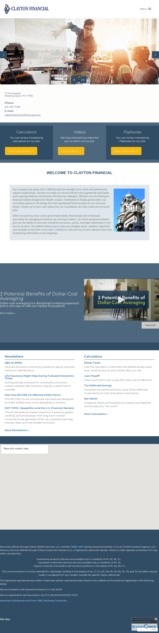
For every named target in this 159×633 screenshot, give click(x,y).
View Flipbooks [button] (124, 151)
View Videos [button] (69, 151)
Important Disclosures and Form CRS (21, 600)
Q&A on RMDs (13, 362)
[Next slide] (155, 54)
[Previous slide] (3, 54)
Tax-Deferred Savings (98, 385)
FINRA (74, 546)
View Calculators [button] (19, 151)
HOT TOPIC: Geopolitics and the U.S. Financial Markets (39, 408)
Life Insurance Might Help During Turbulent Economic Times (39, 377)
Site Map (5, 619)
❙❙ (83, 79)
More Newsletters (17, 430)
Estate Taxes (92, 362)
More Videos (7, 313)
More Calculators (96, 414)
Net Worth (91, 398)
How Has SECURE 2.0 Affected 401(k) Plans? (33, 394)
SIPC (81, 546)
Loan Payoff (91, 375)
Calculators (93, 356)
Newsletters (14, 356)
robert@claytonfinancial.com (23, 115)
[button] (145, 9)
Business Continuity (55, 600)
